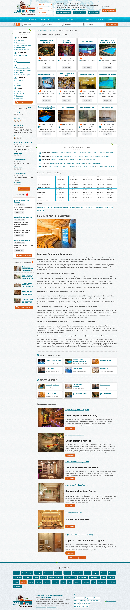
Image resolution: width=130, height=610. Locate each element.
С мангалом (19, 96)
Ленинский (99, 207)
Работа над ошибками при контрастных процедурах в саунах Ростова (27, 270)
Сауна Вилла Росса (87, 74)
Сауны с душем (81, 163)
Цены (56, 19)
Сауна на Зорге (87, 41)
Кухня (86, 166)
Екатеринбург (77, 573)
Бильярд (73, 166)
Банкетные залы (102, 166)
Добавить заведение (92, 600)
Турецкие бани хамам (79, 153)
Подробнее (70, 428)
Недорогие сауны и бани (23, 70)
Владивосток (48, 573)
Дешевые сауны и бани (23, 68)
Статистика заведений (81, 606)
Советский (40, 210)
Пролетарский (108, 207)
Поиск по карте (80, 12)
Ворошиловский (89, 207)
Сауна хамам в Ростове (74, 435)
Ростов (23, 582)
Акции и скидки (85, 603)
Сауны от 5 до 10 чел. (70, 156)
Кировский (79, 207)
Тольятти (55, 582)
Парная (30, 19)
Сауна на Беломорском (22, 240)
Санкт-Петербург (27, 573)
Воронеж (67, 573)
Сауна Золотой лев (67, 107)
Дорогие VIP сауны (91, 159)
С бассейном (20, 81)
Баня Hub (17, 113)
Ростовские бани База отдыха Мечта (46, 107)
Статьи (76, 603)
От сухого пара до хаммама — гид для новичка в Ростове (28, 293)
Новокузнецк (83, 577)
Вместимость (70, 19)
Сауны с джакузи (69, 163)
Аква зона (43, 19)
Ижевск (87, 573)
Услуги (97, 19)
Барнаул (38, 573)
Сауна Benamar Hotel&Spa (77, 385)
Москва (16, 573)
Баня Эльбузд (77, 369)
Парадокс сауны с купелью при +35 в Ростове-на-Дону (27, 301)
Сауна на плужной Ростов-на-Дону (79, 534)
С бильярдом (20, 93)
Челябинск (111, 582)
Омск (103, 577)
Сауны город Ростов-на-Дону (77, 410)
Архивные (82, 600)
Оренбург (111, 577)
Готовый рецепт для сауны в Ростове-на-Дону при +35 (28, 285)
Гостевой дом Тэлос (52, 385)
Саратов (46, 582)
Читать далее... (18, 118)
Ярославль (17, 586)
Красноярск (27, 577)
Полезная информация (50, 30)
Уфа (94, 582)
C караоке (19, 91)
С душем (18, 85)
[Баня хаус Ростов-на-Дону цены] (56, 219)
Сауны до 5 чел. (57, 156)
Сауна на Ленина (20, 159)
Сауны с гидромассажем (95, 163)
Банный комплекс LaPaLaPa (24, 217)
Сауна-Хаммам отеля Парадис (21, 201)
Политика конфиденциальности (46, 607)
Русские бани (20, 40)
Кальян (92, 166)
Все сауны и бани (65, 12)
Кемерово (112, 573)
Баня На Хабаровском (87, 107)
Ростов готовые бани (73, 512)
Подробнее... (19, 212)
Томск (63, 582)
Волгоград (58, 573)
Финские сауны (20, 43)
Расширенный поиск (24, 102)
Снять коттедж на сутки (23, 75)
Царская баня (18, 125)
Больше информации (24, 307)
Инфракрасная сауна (22, 50)
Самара (38, 582)
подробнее (46, 67)
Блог (75, 600)
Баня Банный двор (107, 107)
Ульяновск (86, 582)
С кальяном (19, 98)
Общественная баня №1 (53, 360)
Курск (36, 577)
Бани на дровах (20, 47)
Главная (39, 30)
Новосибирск (94, 577)
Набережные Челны (55, 577)
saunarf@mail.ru (46, 597)
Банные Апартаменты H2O (67, 74)
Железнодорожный (69, 207)
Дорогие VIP (19, 72)
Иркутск (95, 573)
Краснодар (17, 577)
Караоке (65, 166)
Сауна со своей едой (55, 166)
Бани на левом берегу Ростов (77, 462)
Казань (103, 573)
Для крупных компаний (23, 62)
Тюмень (77, 582)
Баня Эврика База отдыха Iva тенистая (107, 41)
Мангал (80, 166)
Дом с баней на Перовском (23, 142)
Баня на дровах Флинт (107, 74)
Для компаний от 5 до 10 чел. (22, 58)
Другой (50, 207)
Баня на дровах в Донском (46, 41)
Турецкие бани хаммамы (23, 45)
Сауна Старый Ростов (46, 74)
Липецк (43, 577)
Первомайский (41, 207)
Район (18, 19)
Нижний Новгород (70, 577)
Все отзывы (24, 189)
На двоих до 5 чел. (21, 56)
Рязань (31, 582)
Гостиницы (112, 166)
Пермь (16, 582)
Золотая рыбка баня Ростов (76, 485)
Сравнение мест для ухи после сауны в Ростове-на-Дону (28, 277)
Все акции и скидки (25, 255)
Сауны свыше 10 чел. (85, 156)
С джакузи (19, 83)
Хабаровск (101, 582)
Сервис (85, 19)
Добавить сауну (110, 10)
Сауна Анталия (50, 369)
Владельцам (94, 12)
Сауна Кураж (104, 369)
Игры (108, 19)
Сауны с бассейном (56, 163)
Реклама (96, 598)
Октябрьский (58, 207)
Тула (70, 582)
